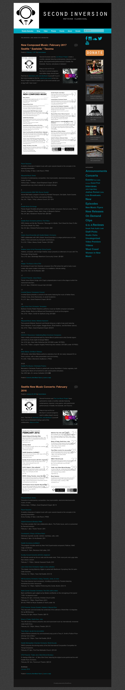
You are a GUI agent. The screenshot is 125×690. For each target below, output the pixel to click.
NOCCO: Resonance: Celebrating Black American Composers (41, 335)
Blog (38, 31)
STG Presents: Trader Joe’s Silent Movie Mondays (37, 655)
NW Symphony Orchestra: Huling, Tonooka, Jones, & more (40, 579)
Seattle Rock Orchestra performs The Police (35, 221)
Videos (89, 245)
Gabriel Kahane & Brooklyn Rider (31, 521)
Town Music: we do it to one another (32, 631)
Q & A (89, 225)
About (70, 31)
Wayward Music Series (28, 175)
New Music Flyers (37, 377)
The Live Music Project (61, 398)
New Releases (94, 211)
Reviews (98, 225)
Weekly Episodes (27, 31)
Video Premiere (93, 241)
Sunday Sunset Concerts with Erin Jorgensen (35, 555)
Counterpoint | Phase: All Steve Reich (33, 533)
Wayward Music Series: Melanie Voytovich (34, 321)
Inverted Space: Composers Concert (33, 292)
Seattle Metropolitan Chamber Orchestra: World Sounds (39, 643)
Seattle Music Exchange (29, 206)
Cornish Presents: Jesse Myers (31, 278)
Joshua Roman (93, 192)
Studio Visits (91, 235)
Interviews (91, 186)
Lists (102, 192)
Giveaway (88, 183)
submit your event (45, 78)
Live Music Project (62, 57)
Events (62, 31)
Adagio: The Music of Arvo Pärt (31, 263)
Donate (77, 31)
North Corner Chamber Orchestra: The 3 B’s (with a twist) (39, 591)
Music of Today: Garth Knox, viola (32, 619)
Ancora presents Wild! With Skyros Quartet (35, 192)
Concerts (29, 377)
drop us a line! (34, 422)
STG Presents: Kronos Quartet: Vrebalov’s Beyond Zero (39, 607)
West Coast (92, 249)
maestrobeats (42, 52)
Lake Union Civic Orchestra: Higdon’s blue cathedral (37, 567)
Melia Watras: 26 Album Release (31, 352)
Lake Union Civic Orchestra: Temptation (34, 306)
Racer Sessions (26, 163)
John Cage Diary (91, 189)
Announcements (96, 171)
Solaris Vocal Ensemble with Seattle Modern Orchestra (38, 235)
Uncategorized (93, 238)
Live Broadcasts (93, 195)
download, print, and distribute (38, 76)
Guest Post (95, 183)
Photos (53, 31)
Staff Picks (91, 231)
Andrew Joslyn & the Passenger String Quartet (36, 249)
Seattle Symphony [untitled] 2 (30, 543)
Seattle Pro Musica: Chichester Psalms (33, 366)
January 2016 (25, 669)
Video (46, 31)
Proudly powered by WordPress (62, 683)
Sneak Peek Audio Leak (95, 228)
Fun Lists (96, 180)
